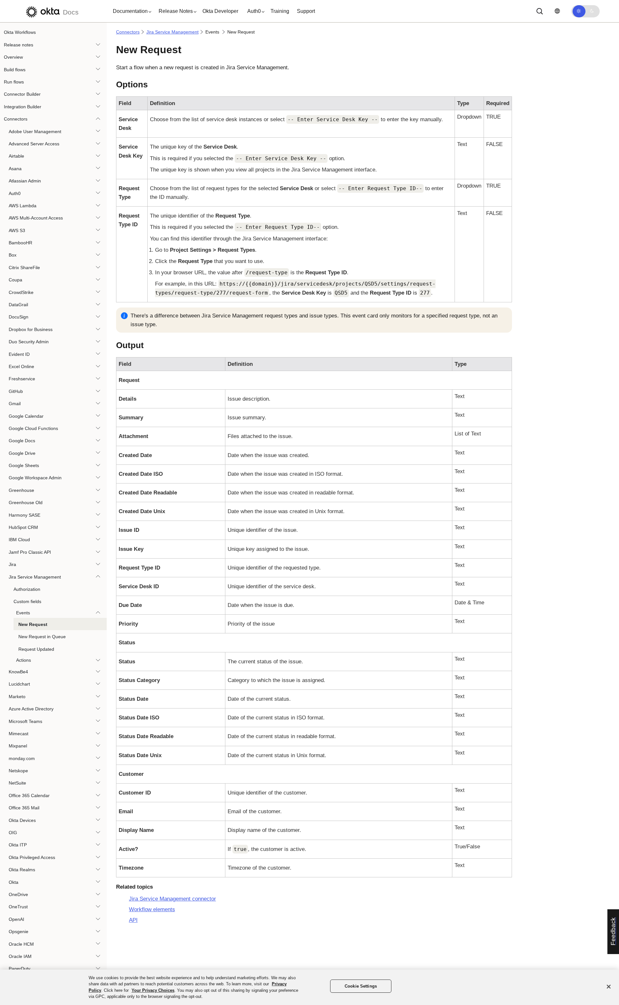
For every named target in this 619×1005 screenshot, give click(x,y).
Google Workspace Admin (35, 477)
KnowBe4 (18, 671)
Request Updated (36, 648)
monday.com (22, 758)
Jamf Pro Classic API (30, 551)
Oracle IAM (20, 956)
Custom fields (27, 601)
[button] (130, 11)
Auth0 (15, 193)
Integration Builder (22, 106)
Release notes (18, 44)
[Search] (540, 11)
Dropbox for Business (31, 329)
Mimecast (18, 733)
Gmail (15, 403)
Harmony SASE (24, 514)
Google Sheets (24, 465)
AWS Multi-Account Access (36, 217)
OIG (13, 832)
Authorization (27, 589)
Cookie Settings (361, 986)
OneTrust (18, 906)
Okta (13, 881)
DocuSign (18, 316)
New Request (32, 624)
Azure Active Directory (31, 708)
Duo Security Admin (29, 341)
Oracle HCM (21, 943)
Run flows (14, 81)
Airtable (16, 156)
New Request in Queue (42, 636)
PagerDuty (19, 968)
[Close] (609, 987)
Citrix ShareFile (24, 267)
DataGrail (18, 304)
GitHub (16, 391)
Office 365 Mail (24, 807)
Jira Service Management (35, 576)
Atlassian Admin (25, 180)
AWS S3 (17, 230)
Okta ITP (18, 844)
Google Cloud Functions (33, 428)
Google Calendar (26, 415)
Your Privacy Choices (153, 990)
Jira (12, 564)
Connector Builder (22, 94)
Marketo (17, 696)
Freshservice (22, 378)
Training (279, 11)
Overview (13, 57)
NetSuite (17, 782)
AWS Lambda (22, 205)
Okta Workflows (20, 32)
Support (306, 11)
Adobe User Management (35, 131)
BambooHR (20, 242)
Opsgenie (18, 931)
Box (12, 255)
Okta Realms (22, 869)
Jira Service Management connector (172, 899)
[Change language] (557, 11)
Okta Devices (22, 820)
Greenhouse (21, 490)
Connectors (15, 119)
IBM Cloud (19, 539)
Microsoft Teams (25, 721)
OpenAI (16, 919)
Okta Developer (220, 11)
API (133, 920)
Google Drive (22, 452)
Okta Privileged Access (32, 857)
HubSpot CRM (23, 527)
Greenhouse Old (26, 502)
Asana (15, 168)
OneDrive (18, 894)
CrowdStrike (21, 292)
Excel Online (21, 366)
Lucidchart (19, 684)
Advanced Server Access (34, 143)
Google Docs (22, 440)
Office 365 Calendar (29, 795)
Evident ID (19, 353)
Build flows (14, 69)
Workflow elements (152, 909)
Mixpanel (18, 745)
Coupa (15, 279)
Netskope (18, 770)
